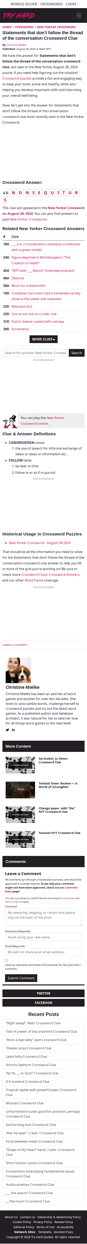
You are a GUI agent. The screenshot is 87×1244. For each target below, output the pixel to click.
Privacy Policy (67, 898)
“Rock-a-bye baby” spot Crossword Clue (36, 1040)
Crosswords (51, 4)
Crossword (24, 27)
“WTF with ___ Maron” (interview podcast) (43, 270)
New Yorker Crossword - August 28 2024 (39, 543)
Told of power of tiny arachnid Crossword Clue (41, 1031)
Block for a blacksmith (29, 285)
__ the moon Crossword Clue (28, 1201)
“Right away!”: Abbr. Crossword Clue (33, 1023)
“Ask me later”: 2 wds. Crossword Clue (35, 1133)
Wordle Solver (24, 4)
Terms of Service (13, 901)
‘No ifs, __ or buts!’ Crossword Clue (32, 1073)
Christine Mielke (16, 45)
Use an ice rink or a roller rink (34, 314)
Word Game (34, 580)
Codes (71, 4)
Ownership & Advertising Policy (59, 1217)
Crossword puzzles (17, 78)
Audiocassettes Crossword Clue (30, 1184)
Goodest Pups (63, 1232)
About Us (11, 1217)
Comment (11, 906)
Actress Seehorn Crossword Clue (31, 1065)
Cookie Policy (22, 1222)
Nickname (17, 931)
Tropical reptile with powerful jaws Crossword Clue (41, 1092)
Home (6, 27)
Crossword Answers (64, 574)
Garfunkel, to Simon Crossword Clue (53, 760)
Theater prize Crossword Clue (28, 1048)
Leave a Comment (14, 645)
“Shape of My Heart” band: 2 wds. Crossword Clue (40, 1152)
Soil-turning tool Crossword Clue (31, 1124)
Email (15, 946)
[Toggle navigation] (79, 15)
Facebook (43, 1002)
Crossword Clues (34, 574)
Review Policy (63, 1222)
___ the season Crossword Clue (29, 1193)
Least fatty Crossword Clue (26, 1056)
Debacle (18, 278)
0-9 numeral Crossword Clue (27, 1081)
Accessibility (65, 1227)
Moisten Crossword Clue (25, 1103)
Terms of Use (45, 1227)
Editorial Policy (24, 1227)
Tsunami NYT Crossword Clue (60, 833)
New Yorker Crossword (56, 27)
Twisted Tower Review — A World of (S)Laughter (58, 785)
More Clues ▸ (43, 339)
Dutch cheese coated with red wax (38, 321)
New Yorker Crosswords (28, 219)
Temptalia (44, 1232)
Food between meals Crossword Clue (34, 1141)
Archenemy (20, 329)
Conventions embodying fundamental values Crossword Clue (40, 1173)
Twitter (43, 993)
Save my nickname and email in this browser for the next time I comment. (43, 967)
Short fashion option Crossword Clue (34, 1163)
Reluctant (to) (22, 306)
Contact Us (27, 1217)
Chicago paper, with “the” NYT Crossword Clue (57, 810)
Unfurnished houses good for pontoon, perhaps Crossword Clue (43, 1114)
